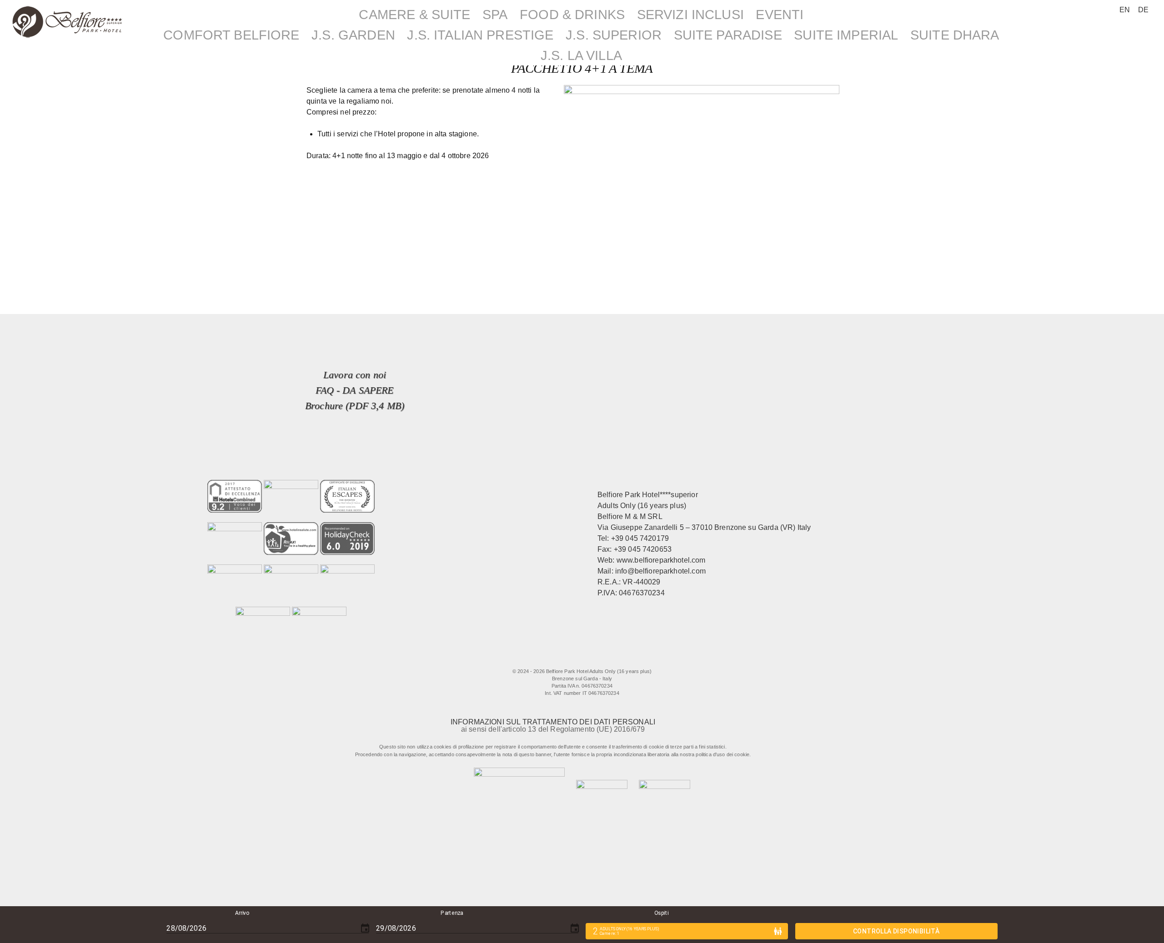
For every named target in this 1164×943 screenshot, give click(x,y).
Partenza (452, 913)
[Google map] (623, 658)
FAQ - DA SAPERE (354, 390)
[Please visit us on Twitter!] (567, 658)
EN (1124, 10)
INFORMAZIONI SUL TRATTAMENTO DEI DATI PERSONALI (553, 722)
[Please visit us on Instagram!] (586, 658)
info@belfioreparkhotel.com (660, 571)
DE (1143, 10)
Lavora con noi (354, 374)
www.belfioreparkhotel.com (661, 560)
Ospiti (661, 913)
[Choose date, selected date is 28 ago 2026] (365, 928)
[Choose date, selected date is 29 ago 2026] (575, 928)
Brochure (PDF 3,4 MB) (354, 405)
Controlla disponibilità (896, 931)
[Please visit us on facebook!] (544, 658)
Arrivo (243, 913)
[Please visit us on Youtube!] (604, 658)
